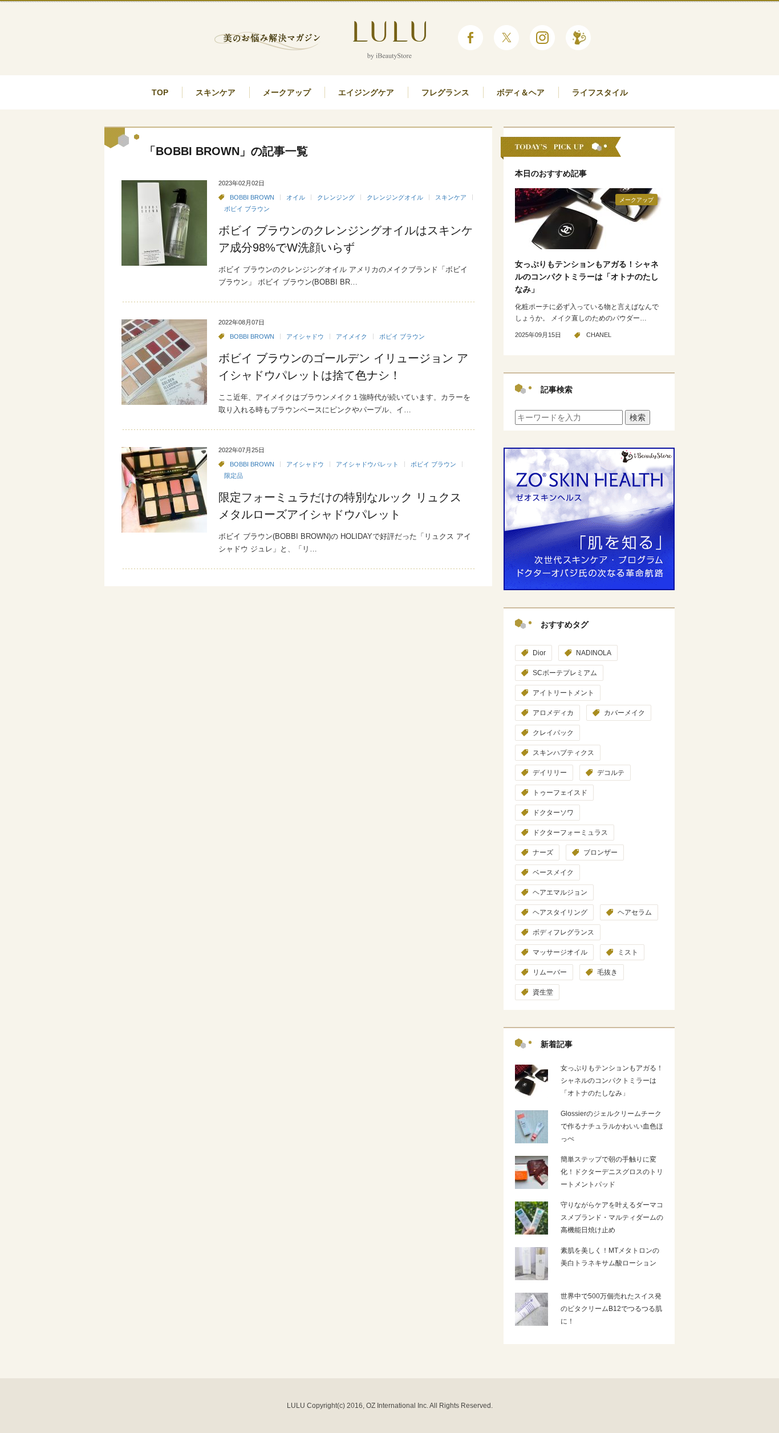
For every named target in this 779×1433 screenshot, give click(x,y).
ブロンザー (600, 852)
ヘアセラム (635, 912)
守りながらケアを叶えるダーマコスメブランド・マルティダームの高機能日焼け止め (612, 1217)
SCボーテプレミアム (565, 673)
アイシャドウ (305, 336)
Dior (539, 653)
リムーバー (550, 972)
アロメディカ (553, 713)
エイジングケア (366, 92)
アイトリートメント (563, 693)
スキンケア (216, 92)
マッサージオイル (560, 952)
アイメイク (351, 336)
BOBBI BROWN (252, 197)
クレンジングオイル (395, 197)
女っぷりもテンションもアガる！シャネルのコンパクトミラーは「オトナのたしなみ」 (587, 276)
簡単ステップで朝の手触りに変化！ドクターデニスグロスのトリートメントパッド (612, 1171)
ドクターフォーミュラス (570, 833)
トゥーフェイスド (560, 793)
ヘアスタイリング (560, 912)
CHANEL (598, 334)
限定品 (233, 475)
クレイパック (553, 733)
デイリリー (550, 773)
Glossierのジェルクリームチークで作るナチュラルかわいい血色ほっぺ (612, 1126)
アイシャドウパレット (367, 464)
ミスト (628, 952)
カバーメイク (624, 713)
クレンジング (336, 197)
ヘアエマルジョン (560, 892)
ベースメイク (553, 872)
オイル (295, 197)
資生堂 (543, 992)
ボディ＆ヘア (521, 92)
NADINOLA (593, 653)
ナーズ (543, 852)
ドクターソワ (553, 813)
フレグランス (445, 92)
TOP (160, 92)
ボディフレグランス (563, 932)
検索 (638, 417)
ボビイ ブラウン (247, 208)
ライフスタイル (600, 92)
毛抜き (607, 972)
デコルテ (610, 773)
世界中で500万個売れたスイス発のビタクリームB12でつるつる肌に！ (611, 1308)
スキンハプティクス (563, 753)
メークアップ (287, 92)
